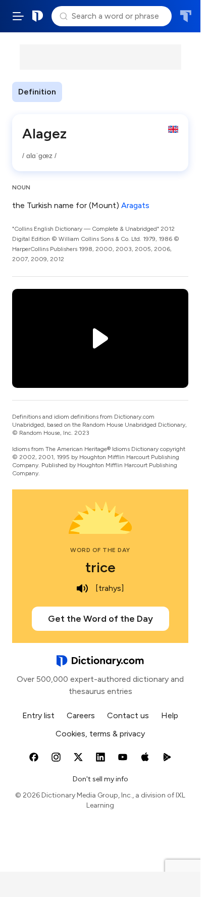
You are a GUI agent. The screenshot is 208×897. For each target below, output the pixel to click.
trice (100, 567)
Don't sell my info (100, 779)
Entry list (38, 715)
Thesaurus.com (185, 16)
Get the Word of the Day (100, 618)
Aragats (135, 205)
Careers (81, 715)
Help (169, 715)
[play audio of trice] (82, 588)
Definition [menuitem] (37, 91)
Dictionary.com (37, 16)
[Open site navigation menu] (18, 16)
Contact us (128, 715)
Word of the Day (100, 550)
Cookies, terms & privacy (100, 733)
